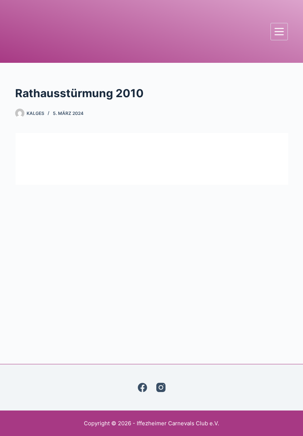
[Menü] (279, 31)
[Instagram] (161, 387)
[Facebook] (142, 387)
